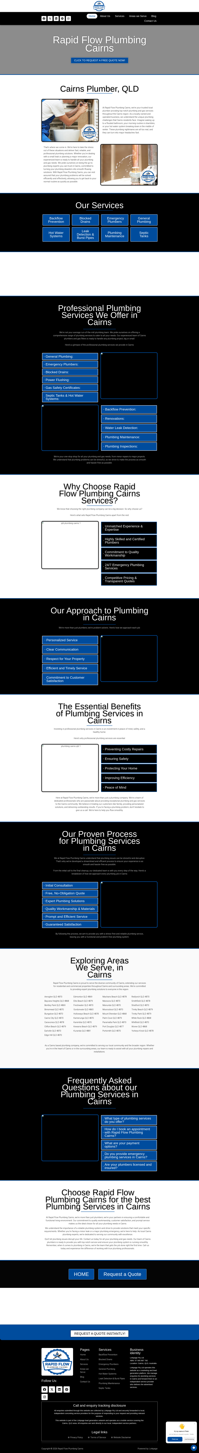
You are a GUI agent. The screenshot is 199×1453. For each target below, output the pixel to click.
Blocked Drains (85, 219)
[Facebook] (43, 18)
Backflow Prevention (56, 219)
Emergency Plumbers (115, 219)
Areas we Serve (138, 16)
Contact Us (150, 20)
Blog (153, 16)
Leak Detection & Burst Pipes (85, 234)
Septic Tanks (144, 234)
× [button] (194, 1423)
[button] (194, 1448)
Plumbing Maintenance (114, 234)
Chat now (175, 1439)
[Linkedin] (56, 18)
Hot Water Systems (56, 234)
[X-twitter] (50, 18)
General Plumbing (144, 219)
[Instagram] (68, 18)
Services (119, 16)
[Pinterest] (62, 18)
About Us (105, 16)
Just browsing (189, 1439)
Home (92, 16)
